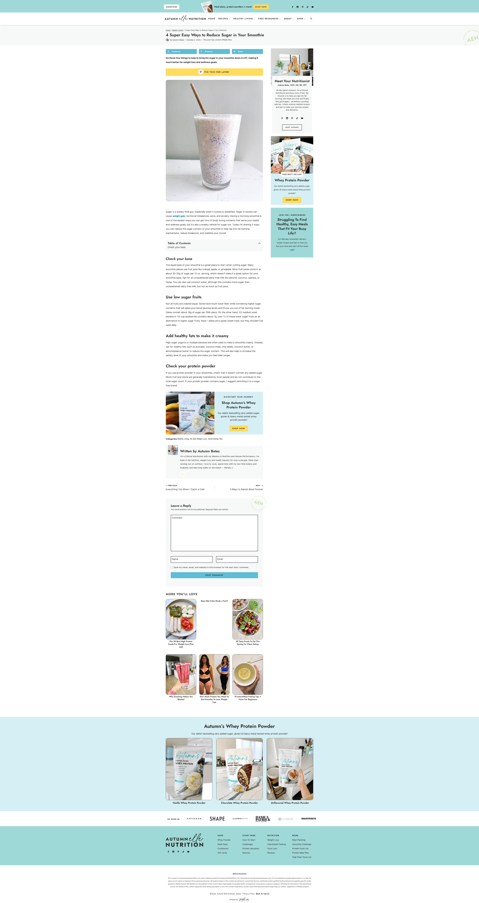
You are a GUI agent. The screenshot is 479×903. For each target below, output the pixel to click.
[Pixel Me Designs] (243, 899)
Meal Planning (298, 840)
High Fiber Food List (301, 857)
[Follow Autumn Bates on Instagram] (182, 474)
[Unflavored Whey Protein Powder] (290, 771)
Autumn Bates (178, 40)
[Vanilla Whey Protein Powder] (189, 771)
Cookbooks (223, 848)
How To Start (248, 840)
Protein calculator (250, 848)
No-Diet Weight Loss (198, 439)
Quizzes (246, 852)
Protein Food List (300, 848)
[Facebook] (292, 6)
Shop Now (238, 428)
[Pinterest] (302, 6)
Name (176, 559)
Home (211, 18)
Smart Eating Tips (215, 439)
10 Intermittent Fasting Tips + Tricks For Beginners (247, 698)
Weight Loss (273, 840)
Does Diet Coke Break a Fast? (214, 601)
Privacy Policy (248, 894)
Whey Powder (224, 840)
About (238, 894)
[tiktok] (307, 6)
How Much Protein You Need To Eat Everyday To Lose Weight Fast (214, 699)
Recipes (271, 852)
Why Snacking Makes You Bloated (181, 698)
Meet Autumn (292, 127)
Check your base (176, 247)
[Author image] (167, 39)
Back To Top (261, 894)
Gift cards (222, 852)
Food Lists (272, 848)
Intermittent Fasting (276, 844)
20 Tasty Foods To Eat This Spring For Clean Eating (248, 643)
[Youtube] (312, 6)
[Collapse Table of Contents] (259, 243)
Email (221, 559)
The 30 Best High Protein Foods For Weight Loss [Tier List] (181, 644)
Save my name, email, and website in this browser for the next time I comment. (211, 567)
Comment (178, 517)
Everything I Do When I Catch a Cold (185, 488)
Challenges (247, 844)
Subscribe (171, 7)
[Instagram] (297, 6)
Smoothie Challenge (301, 844)
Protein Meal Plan (300, 852)
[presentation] (181, 619)
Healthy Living (183, 439)
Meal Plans (223, 844)
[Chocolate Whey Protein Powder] (239, 771)
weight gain (179, 216)
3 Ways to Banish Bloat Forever (246, 488)
